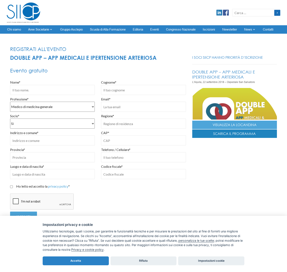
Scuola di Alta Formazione (108, 29)
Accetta (75, 260)
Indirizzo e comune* (24, 133)
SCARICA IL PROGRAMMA (234, 134)
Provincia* (17, 150)
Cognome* (108, 82)
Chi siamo (14, 29)
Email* (106, 99)
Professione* (19, 99)
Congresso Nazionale (181, 29)
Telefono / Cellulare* (115, 150)
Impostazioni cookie (211, 260)
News (248, 29)
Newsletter (229, 29)
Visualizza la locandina (235, 125)
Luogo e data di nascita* (27, 166)
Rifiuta (143, 260)
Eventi (154, 29)
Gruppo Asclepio (71, 29)
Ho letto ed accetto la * (43, 186)
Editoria (138, 29)
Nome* (15, 82)
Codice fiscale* (112, 166)
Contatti (268, 29)
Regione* (107, 116)
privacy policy (58, 186)
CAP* (105, 133)
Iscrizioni (209, 29)
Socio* (14, 116)
